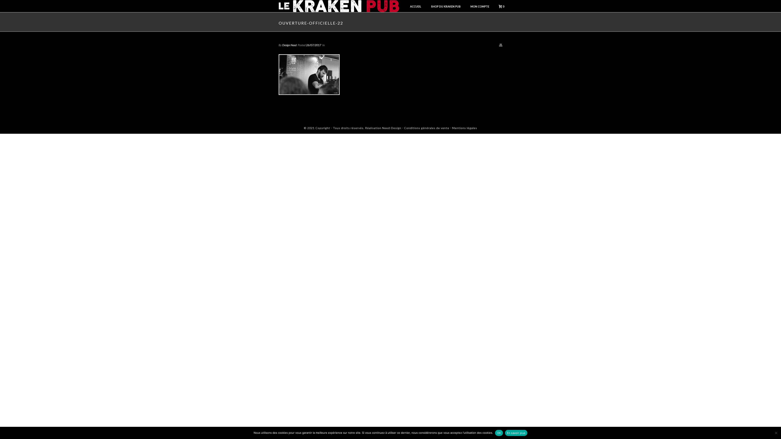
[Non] (776, 433)
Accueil (415, 6)
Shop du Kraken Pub (446, 6)
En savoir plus (516, 433)
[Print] (500, 45)
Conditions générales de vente (426, 128)
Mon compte (479, 6)
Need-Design (391, 128)
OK (499, 433)
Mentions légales (464, 128)
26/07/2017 (313, 45)
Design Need (289, 45)
